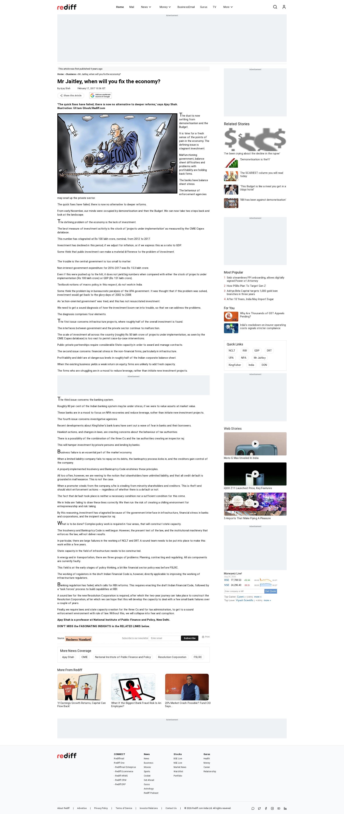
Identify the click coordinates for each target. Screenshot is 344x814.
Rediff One (119, 763)
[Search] (275, 7)
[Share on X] (259, 808)
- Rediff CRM (120, 780)
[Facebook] (265, 808)
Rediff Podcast (151, 793)
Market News (180, 767)
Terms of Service (124, 808)
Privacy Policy (101, 808)
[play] (255, 443)
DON (264, 365)
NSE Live (178, 763)
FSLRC (198, 657)
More (226, 7)
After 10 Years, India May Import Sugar (250, 299)
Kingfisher (235, 365)
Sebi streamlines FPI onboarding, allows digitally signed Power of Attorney (255, 279)
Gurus (203, 7)
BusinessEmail (186, 7)
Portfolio (178, 776)
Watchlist (178, 771)
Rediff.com (197, 808)
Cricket (147, 776)
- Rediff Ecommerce (123, 771)
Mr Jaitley (260, 357)
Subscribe (189, 638)
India (251, 365)
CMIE (85, 657)
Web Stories (233, 428)
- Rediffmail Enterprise (125, 767)
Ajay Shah (65, 88)
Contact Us (171, 808)
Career (207, 767)
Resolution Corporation (172, 657)
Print (207, 637)
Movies (147, 767)
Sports (147, 771)
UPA (231, 357)
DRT (269, 350)
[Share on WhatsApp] (253, 808)
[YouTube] (278, 808)
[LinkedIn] (285, 808)
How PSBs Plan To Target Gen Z (246, 285)
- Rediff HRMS (120, 776)
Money (164, 7)
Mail (131, 7)
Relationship (210, 771)
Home (120, 7)
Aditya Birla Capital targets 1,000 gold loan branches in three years (252, 292)
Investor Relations (149, 808)
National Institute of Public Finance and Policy (123, 657)
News (144, 7)
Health (207, 758)
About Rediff (63, 808)
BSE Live (178, 758)
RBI (245, 350)
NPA (243, 357)
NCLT (232, 350)
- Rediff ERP (119, 784)
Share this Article (73, 95)
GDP (256, 350)
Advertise (82, 808)
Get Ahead (149, 780)
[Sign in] (284, 7)
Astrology (149, 788)
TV (214, 7)
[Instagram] (272, 808)
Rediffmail (119, 758)
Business (71, 74)
